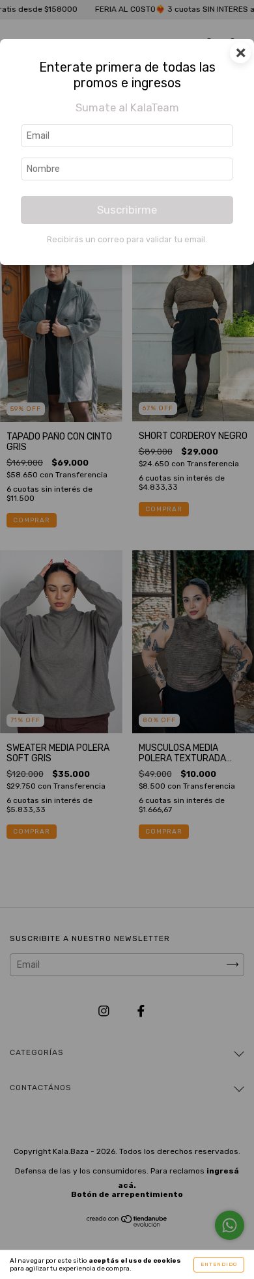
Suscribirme (127, 209)
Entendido (219, 1264)
